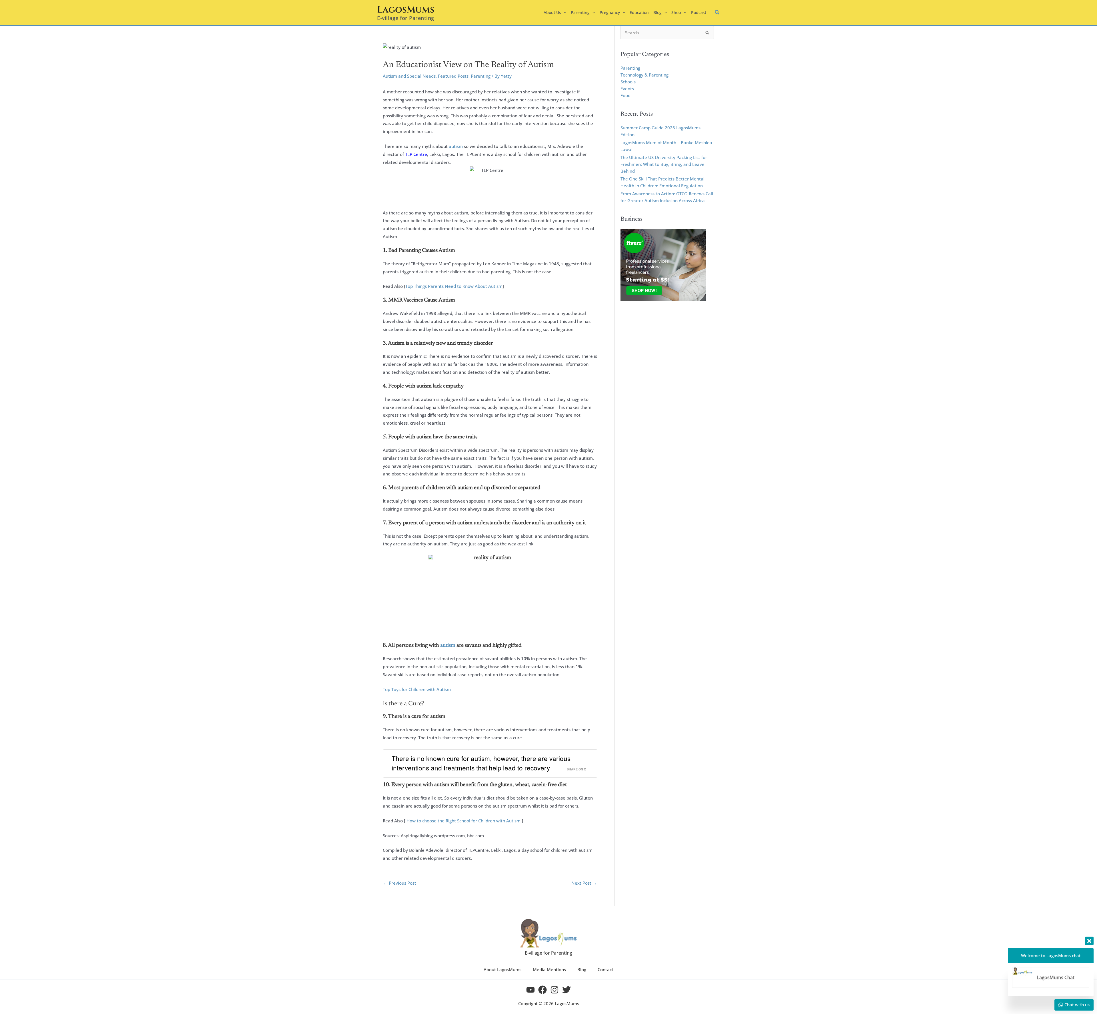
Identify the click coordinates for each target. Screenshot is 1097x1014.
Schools (628, 82)
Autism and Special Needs (409, 76)
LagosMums (406, 10)
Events (627, 88)
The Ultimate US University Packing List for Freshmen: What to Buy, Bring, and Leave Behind (663, 164)
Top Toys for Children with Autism (417, 689)
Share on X (576, 769)
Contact (605, 969)
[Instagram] (554, 989)
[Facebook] (542, 989)
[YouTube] (530, 989)
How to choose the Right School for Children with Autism (464, 821)
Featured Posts (453, 76)
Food (625, 95)
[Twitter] (566, 989)
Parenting (481, 76)
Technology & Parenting (644, 75)
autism (456, 146)
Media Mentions (549, 969)
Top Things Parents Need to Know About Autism (454, 286)
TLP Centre (416, 154)
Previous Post (399, 883)
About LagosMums (502, 969)
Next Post (584, 883)
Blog (581, 969)
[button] (563, 13)
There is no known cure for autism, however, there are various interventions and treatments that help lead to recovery (481, 763)
